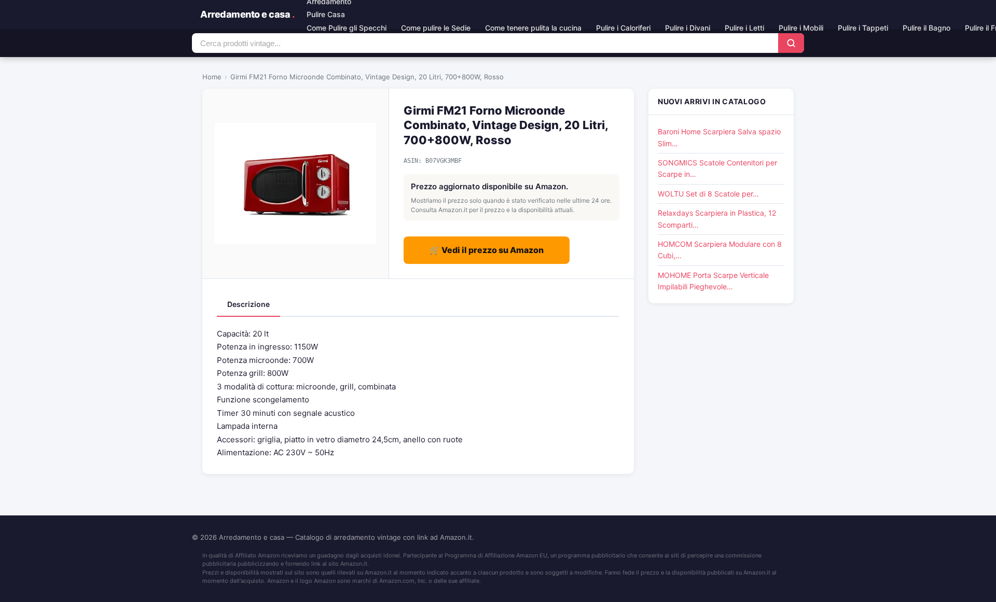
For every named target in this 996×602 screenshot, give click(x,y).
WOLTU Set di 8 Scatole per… (708, 193)
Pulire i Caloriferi (623, 27)
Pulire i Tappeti (863, 27)
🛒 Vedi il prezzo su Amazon (487, 250)
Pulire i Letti (744, 27)
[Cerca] (791, 43)
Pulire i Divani (687, 27)
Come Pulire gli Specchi (346, 27)
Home (212, 77)
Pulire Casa (326, 14)
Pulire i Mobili (801, 27)
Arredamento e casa (247, 14)
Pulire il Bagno (926, 27)
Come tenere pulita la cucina (533, 27)
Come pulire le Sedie (436, 27)
